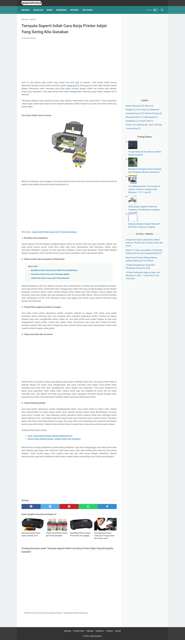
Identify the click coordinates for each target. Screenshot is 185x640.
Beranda (25, 10)
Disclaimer (100, 631)
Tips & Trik (153, 125)
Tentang (109, 631)
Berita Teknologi (133, 106)
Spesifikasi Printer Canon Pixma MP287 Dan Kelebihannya (54, 270)
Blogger (129, 109)
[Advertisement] (69, 60)
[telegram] (107, 506)
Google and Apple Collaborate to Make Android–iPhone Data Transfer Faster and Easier (144, 242)
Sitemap (90, 631)
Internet (74, 10)
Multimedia (149, 117)
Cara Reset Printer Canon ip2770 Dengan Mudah (50, 274)
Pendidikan (61, 10)
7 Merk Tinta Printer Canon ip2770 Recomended (50, 278)
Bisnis (49, 10)
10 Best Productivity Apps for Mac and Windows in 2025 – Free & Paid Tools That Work (143, 275)
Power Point (145, 121)
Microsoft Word (133, 117)
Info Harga (87, 10)
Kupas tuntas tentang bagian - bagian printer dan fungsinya (54, 439)
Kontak (118, 631)
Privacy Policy (78, 631)
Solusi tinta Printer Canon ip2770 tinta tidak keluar (54, 232)
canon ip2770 (73, 85)
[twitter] (50, 506)
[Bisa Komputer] (33, 3)
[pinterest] (69, 506)
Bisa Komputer (96, 636)
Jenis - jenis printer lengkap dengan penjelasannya (50, 436)
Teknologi (38, 10)
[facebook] (31, 506)
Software (141, 125)
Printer (129, 125)
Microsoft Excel (152, 113)
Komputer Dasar (133, 113)
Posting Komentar (29, 38)
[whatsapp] (88, 506)
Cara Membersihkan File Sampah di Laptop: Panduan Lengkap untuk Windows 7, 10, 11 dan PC (144, 189)
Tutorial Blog (131, 128)
